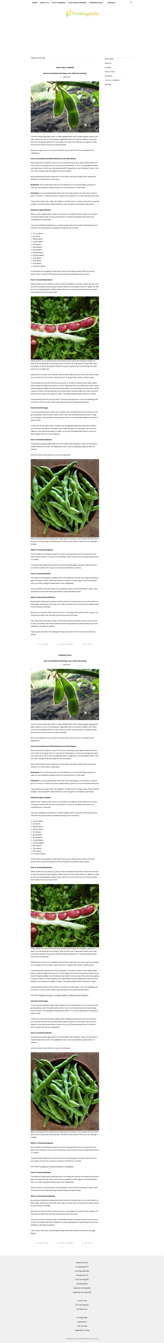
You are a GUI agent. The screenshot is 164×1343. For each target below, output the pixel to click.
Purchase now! (82, 1309)
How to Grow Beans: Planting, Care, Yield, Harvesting (65, 661)
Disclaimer (109, 76)
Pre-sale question (82, 1305)
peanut (92, 724)
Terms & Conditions (112, 80)
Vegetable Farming (77, 3)
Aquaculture (80, 1262)
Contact (111, 3)
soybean (85, 724)
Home (34, 3)
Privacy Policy (110, 72)
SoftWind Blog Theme (90, 1339)
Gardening (80, 1284)
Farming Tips (81, 1275)
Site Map (108, 84)
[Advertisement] (82, 32)
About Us (44, 3)
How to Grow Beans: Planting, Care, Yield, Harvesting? (65, 73)
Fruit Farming (58, 3)
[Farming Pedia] (82, 13)
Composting (80, 1267)
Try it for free (82, 1301)
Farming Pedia (96, 3)
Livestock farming (80, 1288)
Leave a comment (66, 644)
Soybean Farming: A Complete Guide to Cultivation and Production (63, 995)
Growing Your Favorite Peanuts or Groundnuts (56, 1166)
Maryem (66, 77)
